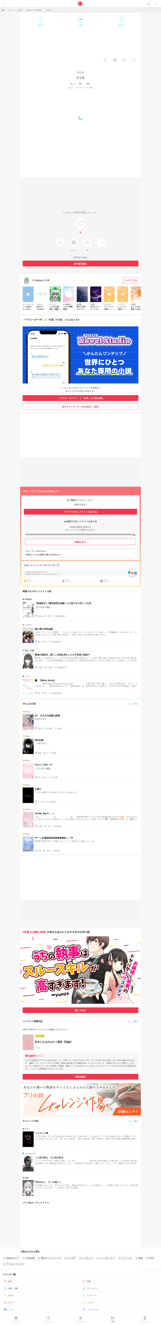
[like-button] (133, 59)
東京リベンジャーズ (49, 1258)
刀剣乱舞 (29, 1258)
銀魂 (139, 1258)
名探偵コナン (11, 1258)
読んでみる (80, 1010)
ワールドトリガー (14, 1264)
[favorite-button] (124, 59)
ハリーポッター (106, 1258)
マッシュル (125, 1258)
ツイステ (70, 1258)
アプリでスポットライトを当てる (80, 511)
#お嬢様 (34, 932)
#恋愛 (26, 932)
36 (73, 84)
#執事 (42, 932)
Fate (150, 1258)
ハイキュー (86, 1258)
